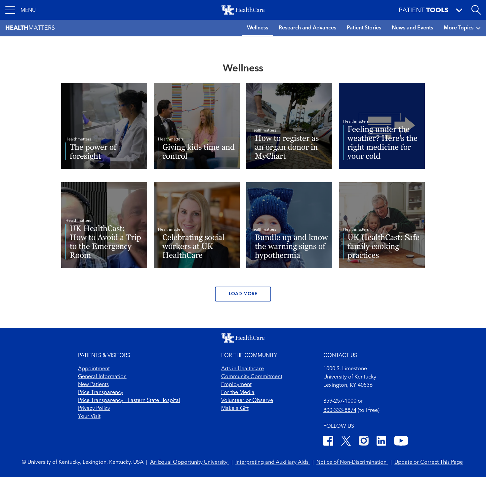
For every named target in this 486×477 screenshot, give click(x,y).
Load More (243, 294)
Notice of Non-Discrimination (352, 462)
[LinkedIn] (381, 442)
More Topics (458, 28)
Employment (236, 384)
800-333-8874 (339, 410)
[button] (20, 10)
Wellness (257, 28)
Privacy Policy (94, 408)
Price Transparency (100, 392)
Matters (30, 28)
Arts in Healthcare (242, 369)
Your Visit (89, 416)
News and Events (412, 28)
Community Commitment (251, 376)
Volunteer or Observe (247, 400)
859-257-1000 (339, 401)
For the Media (238, 392)
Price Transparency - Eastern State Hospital (129, 400)
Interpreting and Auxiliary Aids (272, 462)
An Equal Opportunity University (189, 462)
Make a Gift (235, 408)
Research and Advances (307, 28)
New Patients (93, 384)
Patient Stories (364, 28)
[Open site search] (476, 10)
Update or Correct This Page (428, 462)
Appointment (94, 369)
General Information (102, 376)
